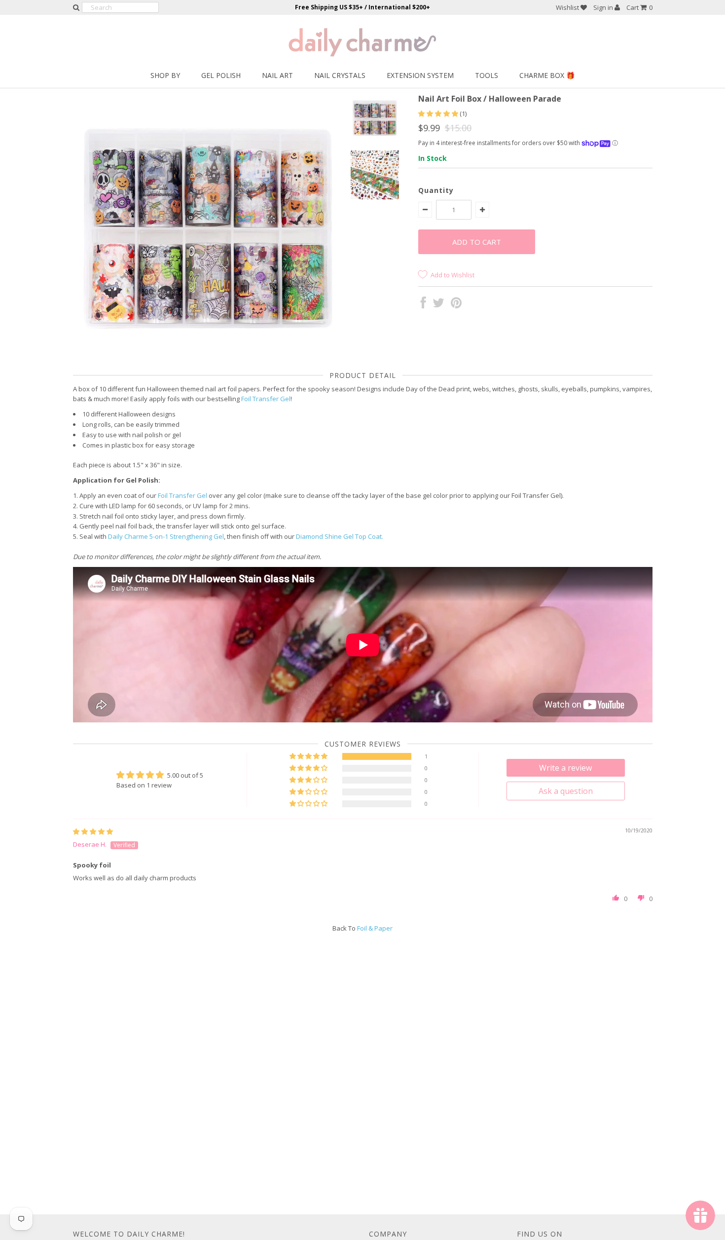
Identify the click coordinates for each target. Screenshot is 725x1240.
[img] (93, 831)
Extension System (420, 75)
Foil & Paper (375, 928)
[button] (439, 113)
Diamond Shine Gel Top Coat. (339, 536)
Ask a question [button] (566, 791)
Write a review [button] (565, 767)
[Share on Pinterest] (456, 305)
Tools (486, 75)
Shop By (165, 75)
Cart (639, 7)
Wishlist (568, 7)
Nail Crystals (339, 75)
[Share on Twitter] (438, 305)
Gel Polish (221, 75)
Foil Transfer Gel (265, 398)
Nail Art (277, 75)
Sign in (604, 7)
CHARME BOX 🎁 (547, 75)
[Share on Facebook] (423, 305)
